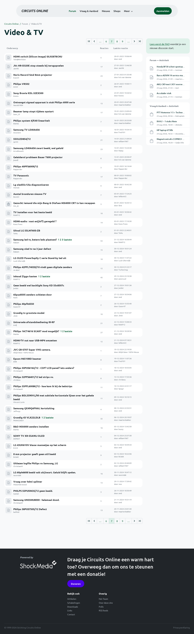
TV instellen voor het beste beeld (32, 212)
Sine (120, 205)
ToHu (15, 233)
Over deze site (106, 602)
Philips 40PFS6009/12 (25, 166)
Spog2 (121, 388)
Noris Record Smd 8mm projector (32, 74)
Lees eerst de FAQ (160, 44)
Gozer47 (16, 307)
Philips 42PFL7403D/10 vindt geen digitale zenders (42, 267)
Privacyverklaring (181, 627)
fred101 (122, 132)
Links (69, 610)
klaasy (121, 150)
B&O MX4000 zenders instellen (31, 426)
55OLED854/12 (22, 138)
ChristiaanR (18, 371)
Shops (117, 11)
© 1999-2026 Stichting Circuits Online (22, 627)
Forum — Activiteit (159, 60)
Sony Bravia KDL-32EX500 (28, 93)
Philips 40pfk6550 (23, 303)
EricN (15, 448)
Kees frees (17, 224)
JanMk (16, 68)
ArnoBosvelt (18, 151)
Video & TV (36, 23)
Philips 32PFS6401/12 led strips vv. (33, 377)
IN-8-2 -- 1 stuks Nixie (167, 121)
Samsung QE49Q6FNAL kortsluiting (33, 408)
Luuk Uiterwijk (19, 261)
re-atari (16, 270)
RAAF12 (16, 215)
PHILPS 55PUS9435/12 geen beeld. (33, 490)
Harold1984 (18, 105)
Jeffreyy (16, 411)
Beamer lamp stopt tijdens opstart (33, 111)
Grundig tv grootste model (28, 312)
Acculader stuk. (164, 93)
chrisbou (16, 380)
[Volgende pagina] (134, 41)
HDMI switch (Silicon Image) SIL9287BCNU (37, 56)
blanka (16, 123)
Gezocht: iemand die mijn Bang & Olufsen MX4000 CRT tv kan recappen (54, 203)
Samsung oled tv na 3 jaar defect (32, 248)
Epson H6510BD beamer (27, 358)
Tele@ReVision (19, 59)
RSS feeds (103, 610)
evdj (15, 325)
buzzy (121, 429)
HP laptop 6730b (165, 130)
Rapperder (17, 169)
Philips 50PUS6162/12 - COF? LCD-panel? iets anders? (43, 367)
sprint (15, 142)
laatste (68, 239)
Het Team (103, 598)
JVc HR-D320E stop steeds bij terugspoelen (38, 65)
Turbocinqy (123, 269)
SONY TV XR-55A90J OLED (29, 435)
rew (120, 484)
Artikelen (71, 598)
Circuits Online (11, 23)
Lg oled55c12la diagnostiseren (31, 184)
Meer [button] (127, 11)
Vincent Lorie (19, 402)
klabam (16, 242)
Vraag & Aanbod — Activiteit (164, 106)
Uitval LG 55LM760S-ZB (26, 230)
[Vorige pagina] (94, 41)
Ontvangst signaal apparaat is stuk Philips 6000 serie (44, 102)
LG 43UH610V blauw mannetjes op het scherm (39, 445)
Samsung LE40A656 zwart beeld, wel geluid (38, 148)
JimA (15, 316)
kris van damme (125, 77)
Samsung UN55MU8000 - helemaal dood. (36, 499)
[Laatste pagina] (139, 41)
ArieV (15, 87)
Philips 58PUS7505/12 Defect (30, 509)
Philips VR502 (21, 83)
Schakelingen (73, 602)
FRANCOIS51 (18, 420)
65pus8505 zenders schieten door (32, 294)
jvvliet (15, 288)
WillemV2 (122, 196)
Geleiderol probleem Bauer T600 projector (38, 157)
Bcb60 (16, 457)
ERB (15, 361)
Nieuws (106, 11)
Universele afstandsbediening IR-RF (34, 322)
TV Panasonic (21, 175)
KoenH (16, 77)
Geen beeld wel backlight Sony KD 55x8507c (38, 285)
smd (120, 59)
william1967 (123, 141)
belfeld (16, 512)
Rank (15, 297)
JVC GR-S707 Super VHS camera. (32, 349)
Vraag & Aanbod (89, 11)
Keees (15, 96)
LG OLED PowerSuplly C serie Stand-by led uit (39, 258)
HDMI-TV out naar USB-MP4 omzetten (35, 340)
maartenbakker (125, 105)
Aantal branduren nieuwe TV (29, 193)
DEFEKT (16, 438)
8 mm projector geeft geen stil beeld (34, 454)
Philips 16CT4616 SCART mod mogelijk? (36, 331)
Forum (72, 11)
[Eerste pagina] (89, 41)
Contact (71, 614)
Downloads (72, 606)
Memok (16, 187)
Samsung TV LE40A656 (26, 129)
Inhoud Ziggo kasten (25, 276)
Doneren (76, 583)
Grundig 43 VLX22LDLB (26, 417)
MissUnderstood (20, 484)
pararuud (122, 279)
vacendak (17, 475)
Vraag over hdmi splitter (27, 481)
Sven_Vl (16, 114)
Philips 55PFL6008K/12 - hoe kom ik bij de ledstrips (42, 386)
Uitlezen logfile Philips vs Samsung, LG (35, 463)
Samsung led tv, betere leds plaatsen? (35, 239)
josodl (15, 160)
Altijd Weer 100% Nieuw (23, 352)
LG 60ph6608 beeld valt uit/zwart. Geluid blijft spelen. (44, 472)
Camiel (16, 494)
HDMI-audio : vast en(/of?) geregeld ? (34, 221)
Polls (101, 606)
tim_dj (15, 206)
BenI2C (16, 197)
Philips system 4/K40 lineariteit (31, 120)
